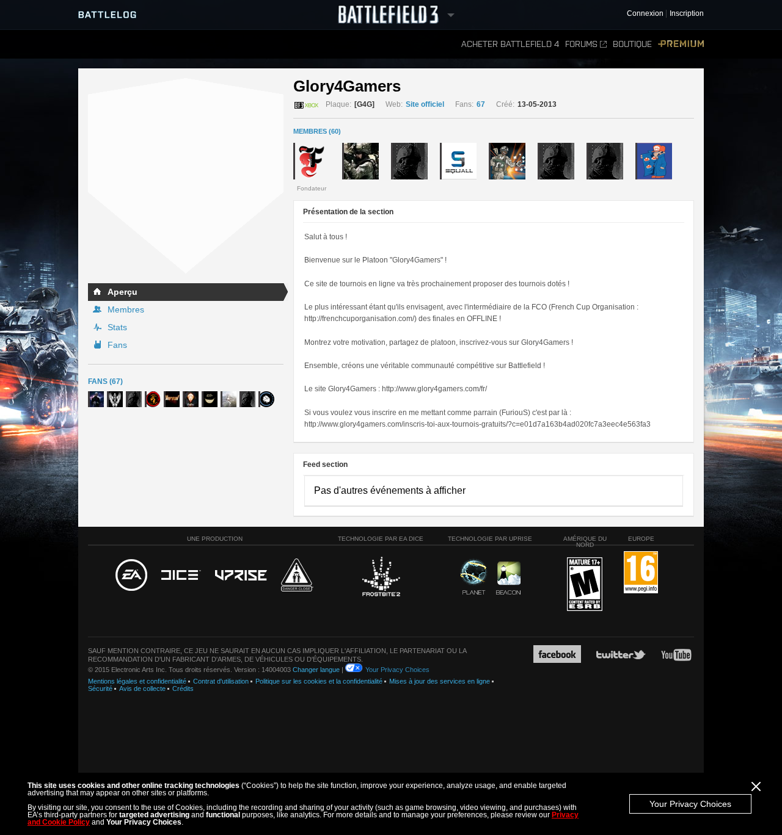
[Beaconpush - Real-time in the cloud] (508, 579)
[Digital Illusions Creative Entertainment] (181, 575)
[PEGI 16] (641, 573)
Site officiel (425, 104)
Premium (681, 44)
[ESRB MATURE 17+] (584, 584)
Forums (581, 44)
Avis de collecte (142, 688)
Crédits (183, 688)
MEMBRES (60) (317, 131)
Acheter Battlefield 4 (510, 44)
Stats (117, 327)
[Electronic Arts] (131, 575)
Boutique (632, 44)
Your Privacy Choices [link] (397, 669)
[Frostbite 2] (380, 578)
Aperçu (122, 292)
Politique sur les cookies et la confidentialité (318, 681)
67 (481, 104)
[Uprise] (241, 576)
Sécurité (100, 688)
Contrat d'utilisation (221, 681)
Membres (126, 309)
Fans (117, 345)
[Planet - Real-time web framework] (473, 577)
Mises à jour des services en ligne (439, 681)
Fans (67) (105, 381)
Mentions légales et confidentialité (137, 681)
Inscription (687, 14)
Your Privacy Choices (690, 804)
